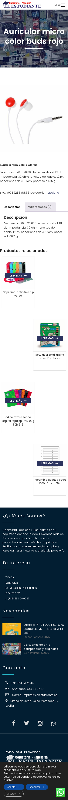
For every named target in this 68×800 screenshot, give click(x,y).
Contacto (12, 593)
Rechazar (34, 787)
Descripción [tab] (12, 207)
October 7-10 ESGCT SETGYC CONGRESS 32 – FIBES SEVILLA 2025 (44, 629)
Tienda (9, 577)
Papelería (52, 193)
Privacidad (32, 752)
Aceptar (11, 787)
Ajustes (11, 793)
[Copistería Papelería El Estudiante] (26, 4)
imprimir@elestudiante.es (40, 695)
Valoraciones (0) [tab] (40, 207)
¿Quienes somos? (17, 598)
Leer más (16, 275)
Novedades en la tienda (21, 588)
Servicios (12, 583)
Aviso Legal (13, 752)
